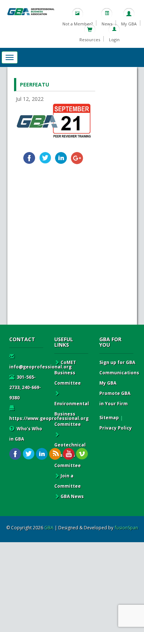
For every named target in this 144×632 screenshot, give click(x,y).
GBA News (72, 496)
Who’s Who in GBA (25, 434)
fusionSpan (126, 528)
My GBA (129, 24)
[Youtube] (68, 454)
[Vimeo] (82, 454)
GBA (49, 528)
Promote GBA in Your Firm (114, 398)
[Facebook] (29, 158)
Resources (89, 39)
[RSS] (55, 454)
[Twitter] (45, 158)
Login (114, 39)
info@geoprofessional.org (40, 367)
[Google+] (77, 158)
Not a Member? (77, 24)
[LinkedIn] (61, 158)
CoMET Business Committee (67, 372)
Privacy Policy (115, 428)
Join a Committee (67, 481)
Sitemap (109, 417)
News (107, 24)
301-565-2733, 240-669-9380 (25, 387)
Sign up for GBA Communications (119, 367)
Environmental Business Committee (71, 413)
